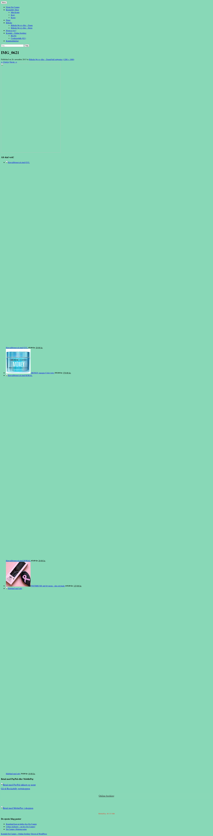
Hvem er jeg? (11, 30)
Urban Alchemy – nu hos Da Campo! (20, 826)
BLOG (13, 35)
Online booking (106, 795)
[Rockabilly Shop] (18, 784)
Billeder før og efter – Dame (22, 25)
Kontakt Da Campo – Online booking (15, 833)
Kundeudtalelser (12, 41)
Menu (4, 2)
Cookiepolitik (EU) (18, 38)
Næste (13, 62)
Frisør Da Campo (12, 7)
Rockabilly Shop (12, 9)
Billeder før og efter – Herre (21, 28)
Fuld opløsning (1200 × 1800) (62, 59)
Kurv (13, 15)
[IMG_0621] (31, 152)
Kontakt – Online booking (16, 33)
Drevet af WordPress (39, 833)
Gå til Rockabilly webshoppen (15, 788)
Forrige (5, 62)
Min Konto (15, 12)
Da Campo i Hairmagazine (16, 829)
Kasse (13, 17)
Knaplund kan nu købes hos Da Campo (21, 824)
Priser (8, 20)
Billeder (9, 22)
